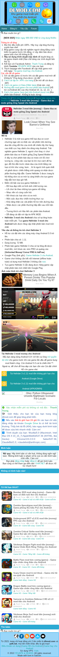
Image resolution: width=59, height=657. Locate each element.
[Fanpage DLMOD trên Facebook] (21, 638)
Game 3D (17, 526)
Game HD (17, 499)
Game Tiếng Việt (29, 554)
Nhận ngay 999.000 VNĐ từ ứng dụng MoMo (35, 38)
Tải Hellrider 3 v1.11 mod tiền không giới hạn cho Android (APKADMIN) (32, 386)
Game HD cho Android (32, 646)
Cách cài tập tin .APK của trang (18, 80)
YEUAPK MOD (25, 66)
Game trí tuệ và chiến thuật (33, 499)
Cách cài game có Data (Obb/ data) (20, 85)
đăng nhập (19, 461)
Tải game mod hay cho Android (28, 71)
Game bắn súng (28, 526)
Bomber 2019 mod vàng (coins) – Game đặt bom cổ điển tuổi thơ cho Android (34, 493)
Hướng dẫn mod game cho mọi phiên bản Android (26, 87)
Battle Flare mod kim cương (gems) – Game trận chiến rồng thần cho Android (34, 561)
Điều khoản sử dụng (11, 646)
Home (4, 28)
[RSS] (27, 638)
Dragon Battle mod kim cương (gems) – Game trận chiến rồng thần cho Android (32, 587)
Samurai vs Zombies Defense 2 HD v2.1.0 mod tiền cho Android (33, 600)
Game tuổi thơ (50, 499)
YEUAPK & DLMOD (24, 653)
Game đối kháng (43, 554)
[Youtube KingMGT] (32, 638)
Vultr (36, 651)
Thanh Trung (37, 64)
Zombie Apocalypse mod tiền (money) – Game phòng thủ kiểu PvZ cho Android (32, 506)
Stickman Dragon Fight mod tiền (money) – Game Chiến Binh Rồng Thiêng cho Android (34, 545)
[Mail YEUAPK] (43, 638)
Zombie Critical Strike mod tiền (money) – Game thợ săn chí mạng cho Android (33, 532)
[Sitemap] (37, 638)
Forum (34, 28)
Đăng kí (13, 28)
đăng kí (33, 461)
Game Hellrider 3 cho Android (39, 255)
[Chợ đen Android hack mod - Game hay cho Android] (16, 638)
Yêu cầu (24, 28)
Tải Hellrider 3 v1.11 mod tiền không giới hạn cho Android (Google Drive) (32, 376)
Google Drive (31, 423)
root (44, 262)
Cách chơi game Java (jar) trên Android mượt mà (26, 92)
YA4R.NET (40, 463)
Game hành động (20, 580)
